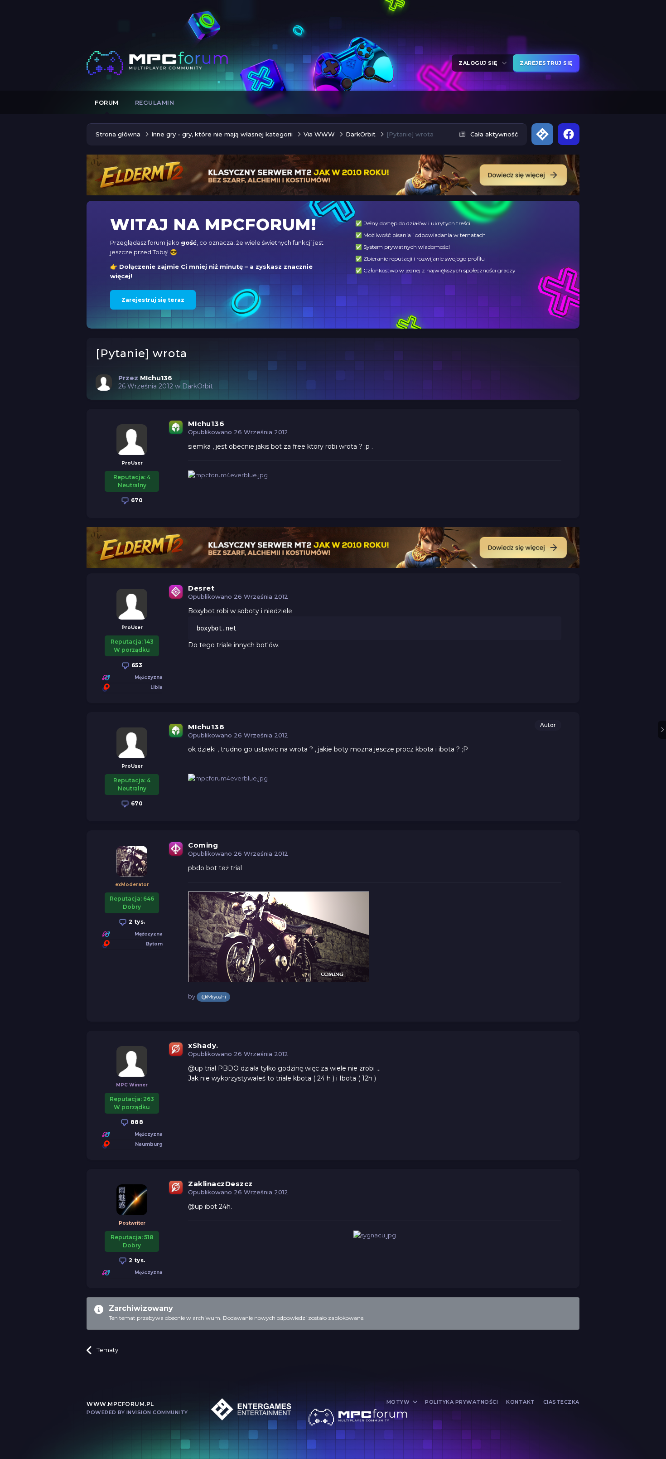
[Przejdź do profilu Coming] (131, 861)
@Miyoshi (213, 997)
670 (136, 500)
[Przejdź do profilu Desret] (131, 604)
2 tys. (136, 921)
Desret (201, 588)
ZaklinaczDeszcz (220, 1183)
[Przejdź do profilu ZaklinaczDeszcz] (131, 1199)
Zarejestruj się (546, 63)
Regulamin (154, 102)
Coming (203, 845)
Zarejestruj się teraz (152, 299)
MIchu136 (206, 423)
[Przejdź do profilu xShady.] (131, 1061)
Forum (107, 102)
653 (136, 665)
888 (136, 1122)
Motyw (398, 1402)
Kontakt (520, 1402)
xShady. (203, 1045)
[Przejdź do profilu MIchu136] (104, 382)
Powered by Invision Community (137, 1412)
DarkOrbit (197, 386)
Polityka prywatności (461, 1402)
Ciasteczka (561, 1402)
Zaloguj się (479, 63)
